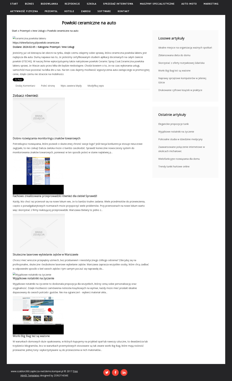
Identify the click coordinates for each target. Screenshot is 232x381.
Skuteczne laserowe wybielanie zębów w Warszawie (45, 254)
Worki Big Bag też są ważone (31, 336)
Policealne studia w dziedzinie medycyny (180, 139)
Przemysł (25, 30)
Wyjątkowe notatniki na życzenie (33, 278)
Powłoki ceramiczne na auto (62, 30)
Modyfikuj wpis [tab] (95, 85)
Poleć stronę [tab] (48, 85)
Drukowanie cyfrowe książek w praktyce (180, 90)
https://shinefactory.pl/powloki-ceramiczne (36, 42)
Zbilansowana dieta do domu (174, 55)
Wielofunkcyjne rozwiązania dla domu (179, 158)
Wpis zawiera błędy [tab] (71, 85)
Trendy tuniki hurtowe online (174, 166)
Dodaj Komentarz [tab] (25, 85)
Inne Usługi (38, 30)
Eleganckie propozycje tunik (173, 124)
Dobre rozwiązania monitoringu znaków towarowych (46, 138)
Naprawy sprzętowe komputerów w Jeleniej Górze (182, 80)
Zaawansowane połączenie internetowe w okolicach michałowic (181, 149)
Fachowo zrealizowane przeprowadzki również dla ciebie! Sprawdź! (55, 196)
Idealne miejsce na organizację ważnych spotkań (185, 47)
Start (14, 30)
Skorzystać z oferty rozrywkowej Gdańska (181, 62)
